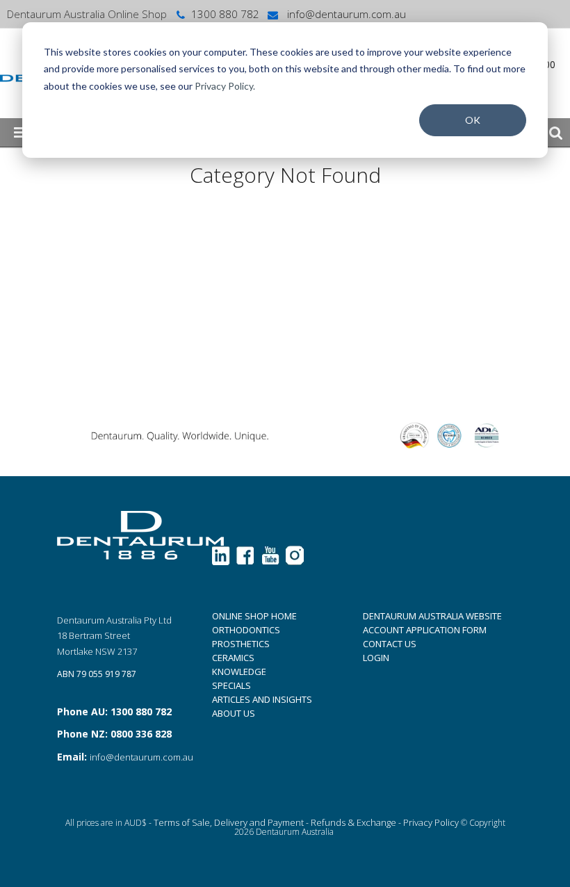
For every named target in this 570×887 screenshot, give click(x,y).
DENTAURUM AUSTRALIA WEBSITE (432, 616)
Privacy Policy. (225, 86)
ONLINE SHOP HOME (254, 616)
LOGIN (376, 657)
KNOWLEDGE (239, 671)
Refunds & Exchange (353, 822)
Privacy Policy (431, 822)
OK (472, 120)
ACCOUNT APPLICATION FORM (425, 630)
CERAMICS (233, 657)
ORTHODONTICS (246, 630)
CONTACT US (389, 643)
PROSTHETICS (241, 643)
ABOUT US (233, 713)
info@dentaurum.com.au (344, 14)
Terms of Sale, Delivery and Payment (229, 822)
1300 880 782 (225, 14)
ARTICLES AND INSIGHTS (262, 699)
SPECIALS (231, 685)
